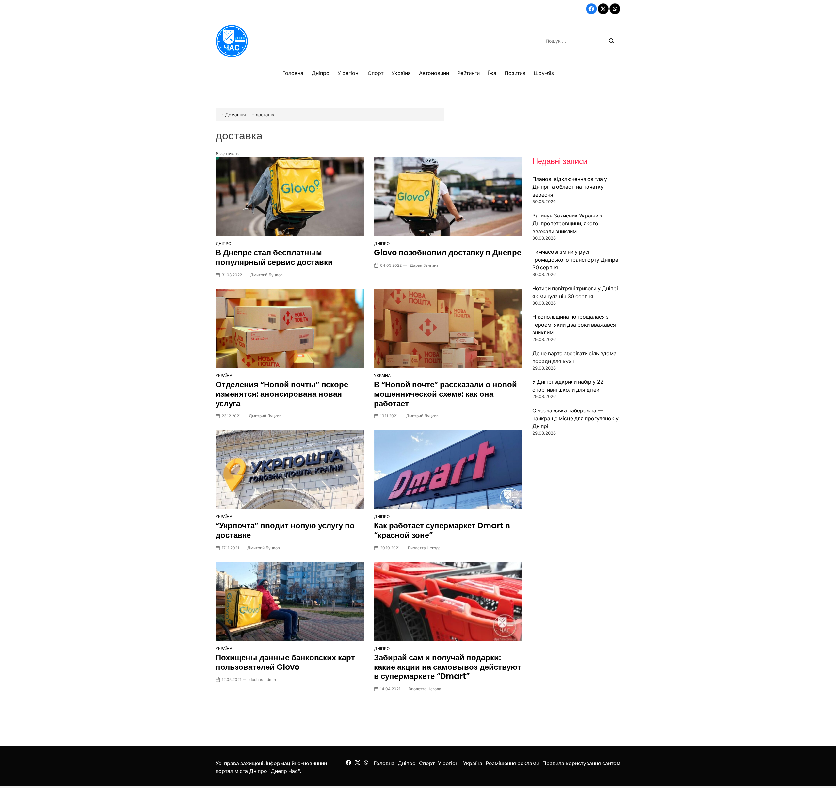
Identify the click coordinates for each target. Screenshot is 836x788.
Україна (401, 73)
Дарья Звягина (424, 265)
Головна (292, 73)
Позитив (515, 73)
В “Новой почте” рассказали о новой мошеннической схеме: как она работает (445, 394)
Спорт (375, 73)
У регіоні (349, 73)
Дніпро (321, 73)
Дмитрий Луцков (266, 274)
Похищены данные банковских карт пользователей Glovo (285, 662)
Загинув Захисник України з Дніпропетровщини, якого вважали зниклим (567, 223)
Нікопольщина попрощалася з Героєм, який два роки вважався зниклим (574, 325)
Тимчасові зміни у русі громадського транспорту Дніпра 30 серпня (575, 260)
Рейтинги (468, 73)
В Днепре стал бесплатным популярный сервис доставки (274, 257)
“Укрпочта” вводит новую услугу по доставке (285, 530)
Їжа (492, 73)
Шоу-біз (544, 73)
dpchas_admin (262, 679)
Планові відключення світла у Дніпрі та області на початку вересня (569, 187)
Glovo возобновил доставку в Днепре (447, 252)
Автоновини (434, 73)
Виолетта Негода (424, 547)
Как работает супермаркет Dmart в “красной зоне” (442, 530)
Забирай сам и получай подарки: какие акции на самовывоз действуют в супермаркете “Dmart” (447, 667)
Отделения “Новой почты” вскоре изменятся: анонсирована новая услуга (282, 394)
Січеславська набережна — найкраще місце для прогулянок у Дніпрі (575, 418)
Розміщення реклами (512, 763)
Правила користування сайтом (581, 763)
